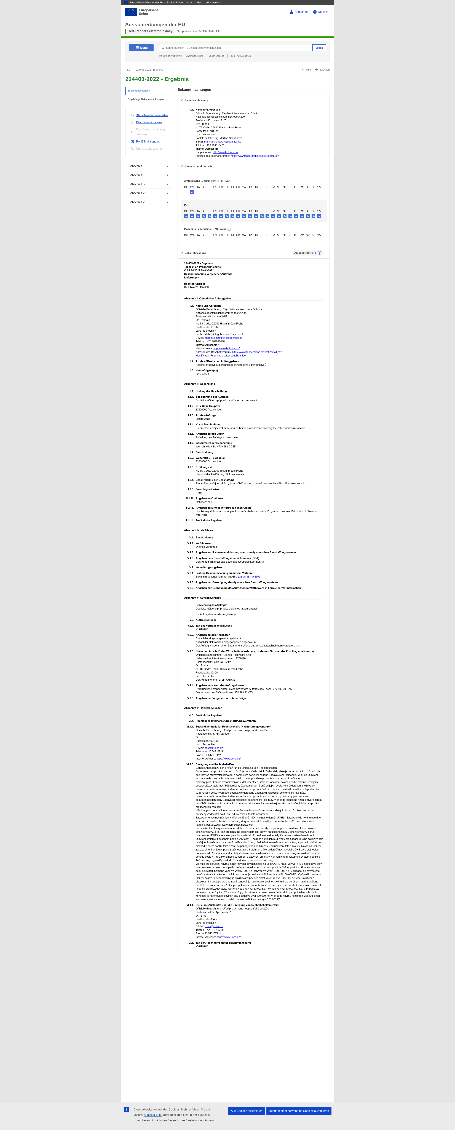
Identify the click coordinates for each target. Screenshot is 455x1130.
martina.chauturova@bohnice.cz (222, 141)
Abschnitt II (137, 175)
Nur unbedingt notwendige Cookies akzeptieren (299, 1110)
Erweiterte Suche (194, 56)
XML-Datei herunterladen (152, 115)
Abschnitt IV (137, 184)
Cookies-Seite (153, 1114)
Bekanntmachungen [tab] (138, 90)
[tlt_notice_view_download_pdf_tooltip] (186, 216)
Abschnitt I (136, 166)
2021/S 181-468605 (249, 576)
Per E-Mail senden (148, 141)
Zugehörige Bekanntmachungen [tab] (145, 99)
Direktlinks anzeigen (149, 122)
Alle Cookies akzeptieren (247, 1110)
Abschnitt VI (137, 202)
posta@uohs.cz (214, 747)
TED (127, 69)
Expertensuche (216, 56)
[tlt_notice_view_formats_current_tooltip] (319, 253)
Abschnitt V (137, 193)
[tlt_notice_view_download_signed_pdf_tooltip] (192, 192)
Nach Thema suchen (240, 56)
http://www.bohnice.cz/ (225, 152)
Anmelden (301, 11)
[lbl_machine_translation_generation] (229, 229)
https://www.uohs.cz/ (228, 758)
